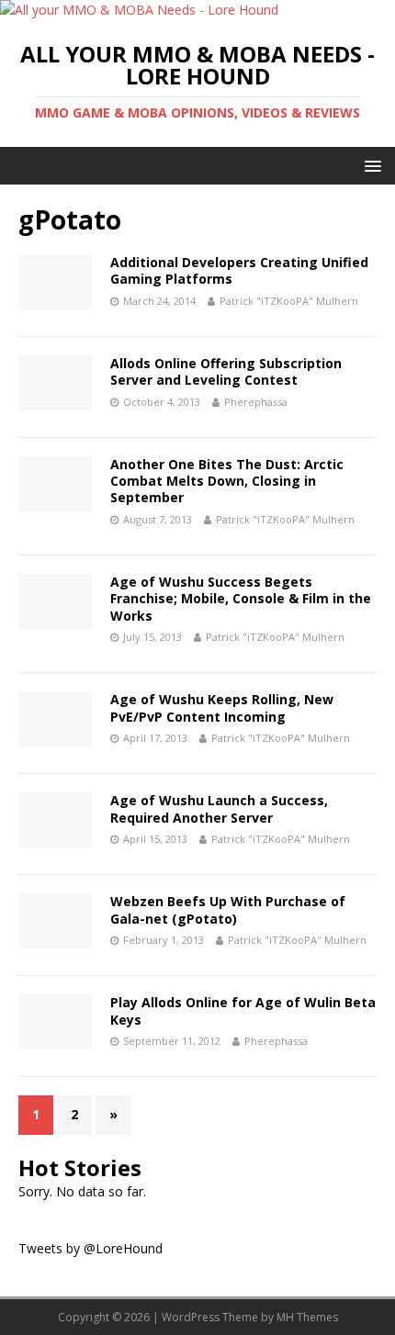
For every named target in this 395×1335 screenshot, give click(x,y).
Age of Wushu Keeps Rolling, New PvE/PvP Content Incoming (221, 707)
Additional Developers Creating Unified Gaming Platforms (239, 270)
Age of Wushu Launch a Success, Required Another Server (219, 808)
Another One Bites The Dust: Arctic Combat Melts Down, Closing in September (227, 480)
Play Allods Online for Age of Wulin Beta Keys (243, 1010)
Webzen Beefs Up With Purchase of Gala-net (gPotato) (227, 909)
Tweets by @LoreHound (90, 1248)
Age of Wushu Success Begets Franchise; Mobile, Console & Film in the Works (240, 598)
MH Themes (307, 1317)
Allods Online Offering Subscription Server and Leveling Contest (226, 371)
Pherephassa (256, 402)
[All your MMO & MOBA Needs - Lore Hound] (139, 9)
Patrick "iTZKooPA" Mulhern (289, 301)
